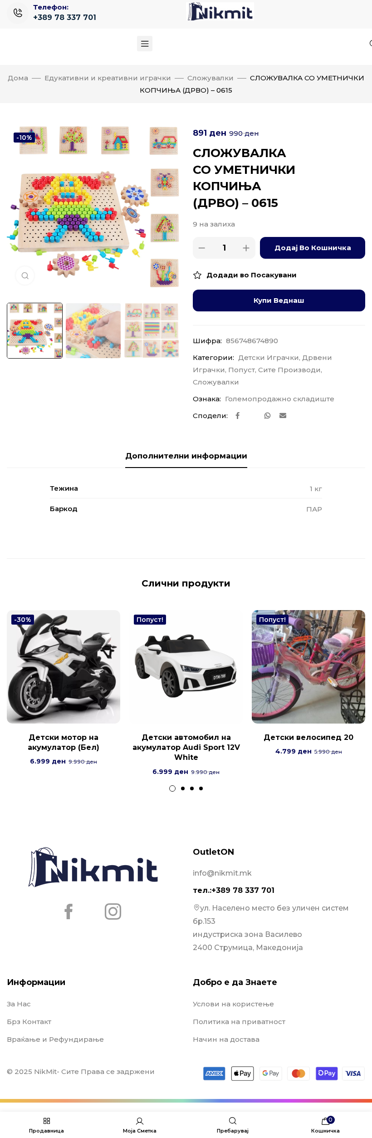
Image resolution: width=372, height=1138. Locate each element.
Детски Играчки (268, 357)
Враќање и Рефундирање (55, 1039)
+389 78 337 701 (64, 17)
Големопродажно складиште (279, 398)
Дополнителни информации (186, 455)
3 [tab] (192, 788)
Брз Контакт (29, 1021)
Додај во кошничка (312, 247)
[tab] (186, 456)
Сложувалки (210, 78)
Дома (18, 78)
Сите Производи (289, 369)
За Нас (19, 1004)
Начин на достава (226, 1039)
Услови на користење (233, 1004)
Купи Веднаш (279, 300)
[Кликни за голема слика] (25, 275)
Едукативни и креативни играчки (107, 78)
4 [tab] (201, 788)
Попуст (241, 369)
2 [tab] (183, 788)
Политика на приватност (239, 1021)
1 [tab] (172, 788)
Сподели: (210, 415)
